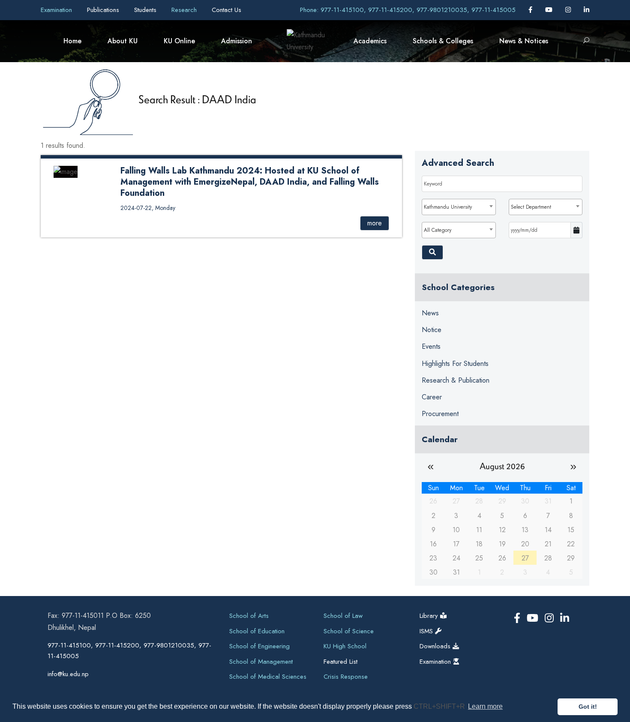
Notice (431, 330)
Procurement (440, 414)
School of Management (261, 661)
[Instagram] (569, 10)
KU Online (179, 41)
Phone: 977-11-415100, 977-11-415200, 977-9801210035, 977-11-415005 (408, 10)
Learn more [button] (485, 706)
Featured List (340, 661)
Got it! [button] (588, 706)
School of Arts (249, 615)
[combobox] (458, 207)
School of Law (343, 615)
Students (146, 10)
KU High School (345, 646)
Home (72, 41)
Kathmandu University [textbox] (448, 207)
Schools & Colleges (443, 41)
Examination (57, 10)
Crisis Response (346, 676)
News (430, 313)
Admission (236, 41)
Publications (104, 10)
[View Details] (66, 171)
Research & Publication (455, 380)
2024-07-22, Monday (147, 208)
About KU (123, 41)
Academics (370, 41)
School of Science (349, 631)
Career (432, 397)
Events (431, 346)
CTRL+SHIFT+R (440, 706)
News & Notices (523, 41)
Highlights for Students (455, 363)
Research (185, 10)
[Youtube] (550, 10)
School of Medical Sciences (267, 676)
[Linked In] (586, 10)
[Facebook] (531, 10)
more (374, 223)
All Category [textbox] (437, 230)
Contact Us (226, 10)
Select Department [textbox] (531, 207)
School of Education (257, 631)
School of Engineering (259, 646)
